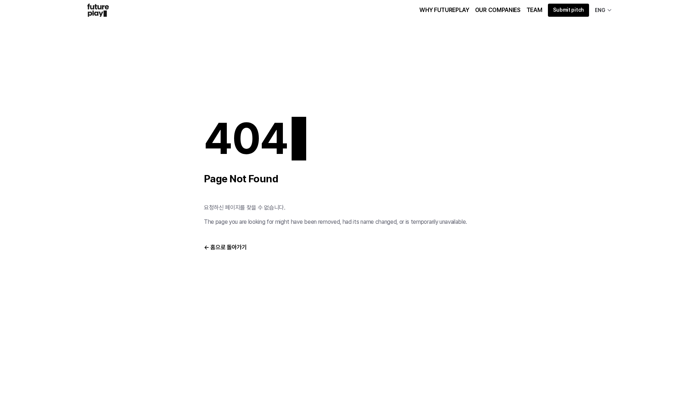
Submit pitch (568, 10)
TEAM (534, 10)
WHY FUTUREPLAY (444, 10)
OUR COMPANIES (498, 10)
